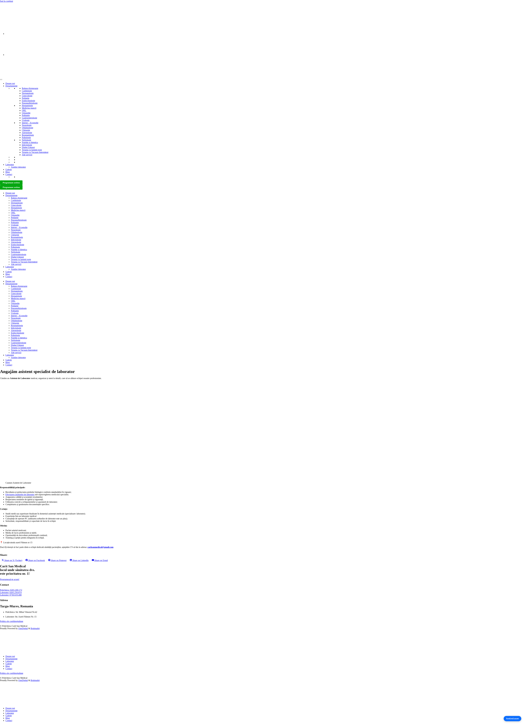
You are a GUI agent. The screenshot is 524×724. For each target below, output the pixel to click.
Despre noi (10, 83)
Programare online (11, 183)
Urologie (25, 120)
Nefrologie (26, 140)
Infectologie (27, 145)
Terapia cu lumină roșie (32, 150)
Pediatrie (25, 98)
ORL (24, 110)
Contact (8, 174)
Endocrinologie (28, 100)
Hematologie (27, 105)
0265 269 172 (6, 6)
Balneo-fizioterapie (30, 88)
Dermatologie (28, 93)
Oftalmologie (27, 128)
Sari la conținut (6, 1)
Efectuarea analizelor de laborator (20, 494)
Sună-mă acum (512, 719)
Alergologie (27, 132)
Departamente (11, 86)
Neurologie (27, 125)
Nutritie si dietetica (30, 142)
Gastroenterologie (29, 118)
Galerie (8, 169)
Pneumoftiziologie (30, 103)
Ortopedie (26, 113)
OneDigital (23, 628)
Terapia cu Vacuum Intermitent (35, 152)
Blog (7, 172)
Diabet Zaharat (28, 147)
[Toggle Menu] (1, 79)
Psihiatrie (26, 115)
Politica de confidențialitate (11, 621)
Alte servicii (27, 155)
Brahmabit (35, 628)
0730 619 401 (6, 10)
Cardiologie (27, 91)
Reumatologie (28, 135)
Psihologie (26, 137)
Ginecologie (27, 96)
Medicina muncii (29, 108)
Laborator (9, 164)
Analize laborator (18, 167)
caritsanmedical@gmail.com (100, 547)
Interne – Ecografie (30, 123)
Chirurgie (26, 130)
